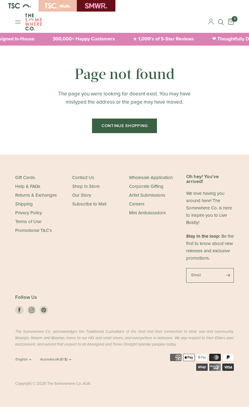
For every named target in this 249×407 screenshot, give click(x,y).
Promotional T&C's (33, 230)
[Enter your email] (228, 275)
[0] (230, 22)
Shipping (24, 204)
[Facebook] (19, 310)
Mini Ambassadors (147, 213)
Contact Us (83, 177)
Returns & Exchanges (36, 195)
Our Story (81, 195)
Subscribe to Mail (89, 204)
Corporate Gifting (146, 186)
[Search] (221, 22)
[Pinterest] (43, 310)
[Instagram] (31, 310)
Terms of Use (28, 221)
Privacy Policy (28, 213)
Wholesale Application (151, 177)
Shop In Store (86, 186)
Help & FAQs (27, 186)
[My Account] (211, 22)
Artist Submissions (147, 195)
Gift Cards (25, 177)
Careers (137, 204)
